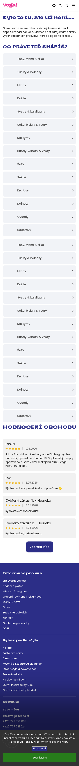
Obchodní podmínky (16, 623)
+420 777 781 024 (14, 726)
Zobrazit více (39, 547)
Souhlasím (40, 757)
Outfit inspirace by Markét (19, 690)
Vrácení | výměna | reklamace (22, 596)
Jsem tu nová (11, 602)
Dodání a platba (13, 586)
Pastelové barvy (13, 653)
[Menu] (73, 5)
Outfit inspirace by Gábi (18, 685)
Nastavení (39, 748)
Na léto (7, 648)
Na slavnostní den (14, 679)
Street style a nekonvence (20, 669)
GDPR (6, 628)
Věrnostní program (15, 591)
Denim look (10, 658)
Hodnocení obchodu (39, 427)
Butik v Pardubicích (15, 612)
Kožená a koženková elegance (22, 664)
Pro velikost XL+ (12, 674)
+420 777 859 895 (14, 721)
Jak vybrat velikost (14, 581)
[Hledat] (60, 5)
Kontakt (8, 618)
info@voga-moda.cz (16, 716)
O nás (6, 607)
